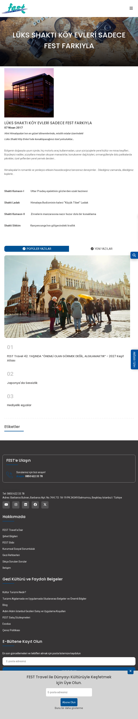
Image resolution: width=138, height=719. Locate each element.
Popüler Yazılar (38, 248)
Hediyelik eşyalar (19, 405)
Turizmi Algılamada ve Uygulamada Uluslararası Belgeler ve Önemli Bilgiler (44, 598)
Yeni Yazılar (103, 248)
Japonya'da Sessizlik (22, 383)
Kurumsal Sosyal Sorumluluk (19, 548)
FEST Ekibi (8, 542)
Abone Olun (69, 702)
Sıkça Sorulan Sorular (15, 561)
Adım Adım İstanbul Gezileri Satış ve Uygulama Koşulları (34, 611)
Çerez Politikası (11, 630)
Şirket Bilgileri (10, 536)
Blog (5, 605)
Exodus (7, 623)
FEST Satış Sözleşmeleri (16, 617)
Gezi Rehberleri (11, 555)
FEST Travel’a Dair (13, 530)
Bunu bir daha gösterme (69, 708)
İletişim (7, 567)
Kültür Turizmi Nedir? (14, 592)
